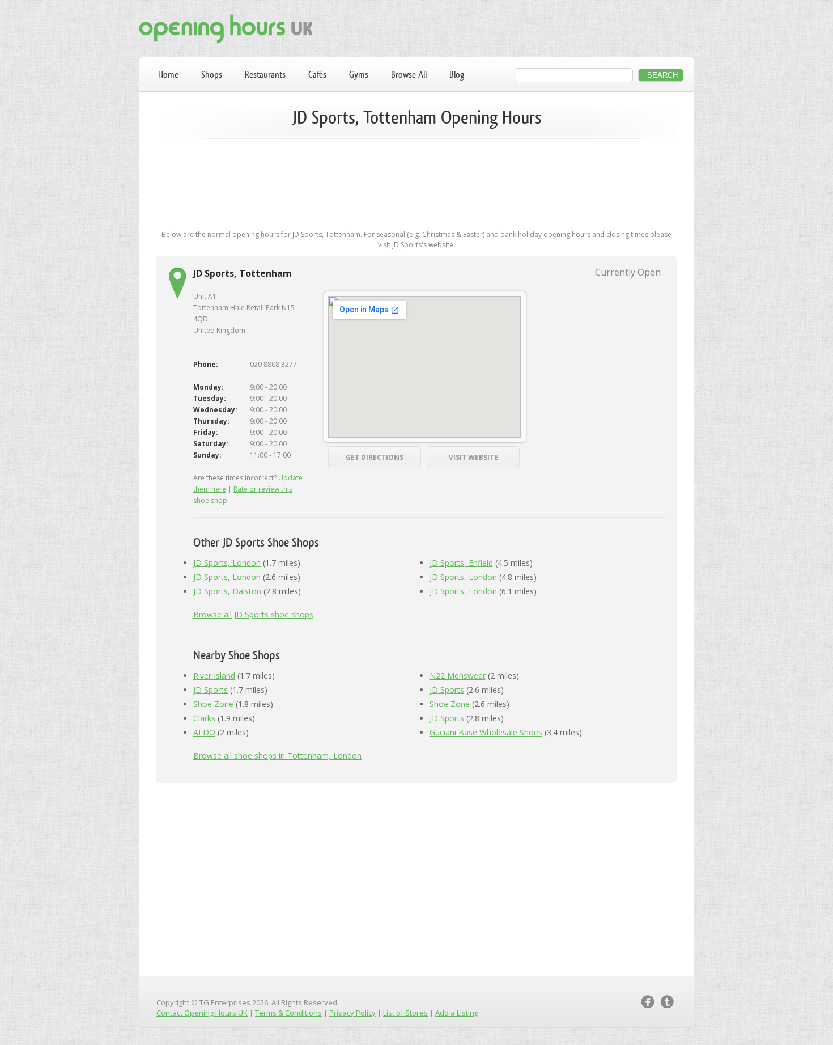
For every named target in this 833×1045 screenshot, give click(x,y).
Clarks (204, 718)
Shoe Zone (213, 704)
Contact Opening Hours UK (202, 1013)
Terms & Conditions (288, 1013)
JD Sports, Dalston (227, 591)
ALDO (204, 732)
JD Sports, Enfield (461, 562)
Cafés (317, 75)
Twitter (667, 1002)
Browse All (409, 75)
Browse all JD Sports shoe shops (253, 614)
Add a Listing (456, 1013)
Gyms (358, 75)
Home (168, 75)
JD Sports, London (227, 562)
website (440, 244)
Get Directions (374, 457)
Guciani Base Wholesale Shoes (486, 732)
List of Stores (405, 1013)
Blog (456, 75)
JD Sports (210, 689)
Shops (211, 75)
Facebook (647, 1002)
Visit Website (473, 457)
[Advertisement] (416, 182)
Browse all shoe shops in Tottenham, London (277, 755)
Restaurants (265, 75)
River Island (214, 675)
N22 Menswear (458, 675)
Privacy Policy (352, 1013)
